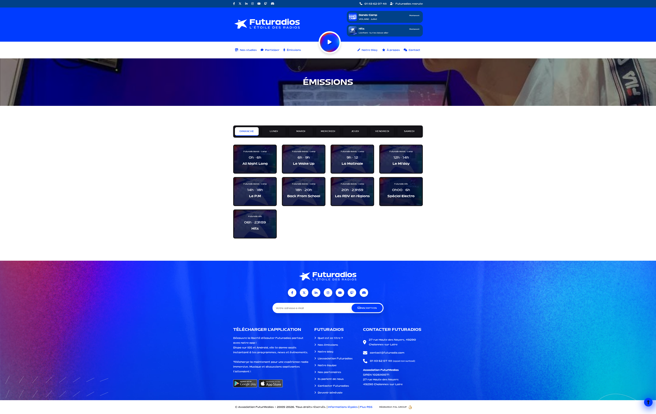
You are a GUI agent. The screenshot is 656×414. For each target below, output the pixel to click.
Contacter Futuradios (333, 385)
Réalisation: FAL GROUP (393, 407)
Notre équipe (327, 365)
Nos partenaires (329, 372)
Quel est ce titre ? (330, 337)
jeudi (355, 131)
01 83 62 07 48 (375, 3)
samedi (409, 131)
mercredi (328, 131)
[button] (270, 50)
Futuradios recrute (409, 3)
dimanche (247, 131)
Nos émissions (328, 344)
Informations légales (343, 406)
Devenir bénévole (330, 392)
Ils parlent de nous (331, 378)
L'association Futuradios (335, 358)
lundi (274, 131)
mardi (300, 131)
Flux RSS (366, 406)
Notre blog (325, 351)
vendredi (382, 131)
